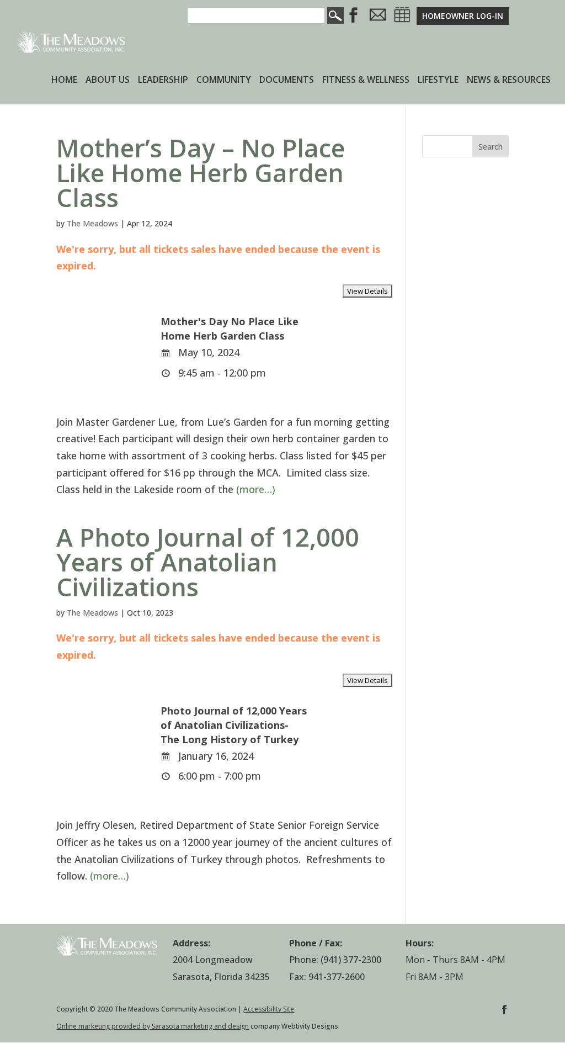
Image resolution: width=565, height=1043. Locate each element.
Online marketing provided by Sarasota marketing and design (152, 1026)
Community (223, 81)
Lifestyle (438, 81)
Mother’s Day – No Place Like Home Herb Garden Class (200, 172)
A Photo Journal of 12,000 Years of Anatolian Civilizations (207, 561)
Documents (286, 81)
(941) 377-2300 (351, 960)
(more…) (255, 489)
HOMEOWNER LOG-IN (462, 15)
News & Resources (509, 81)
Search (490, 146)
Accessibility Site (268, 1009)
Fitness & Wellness (365, 81)
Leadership (163, 81)
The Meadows (92, 223)
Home (64, 81)
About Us (108, 81)
